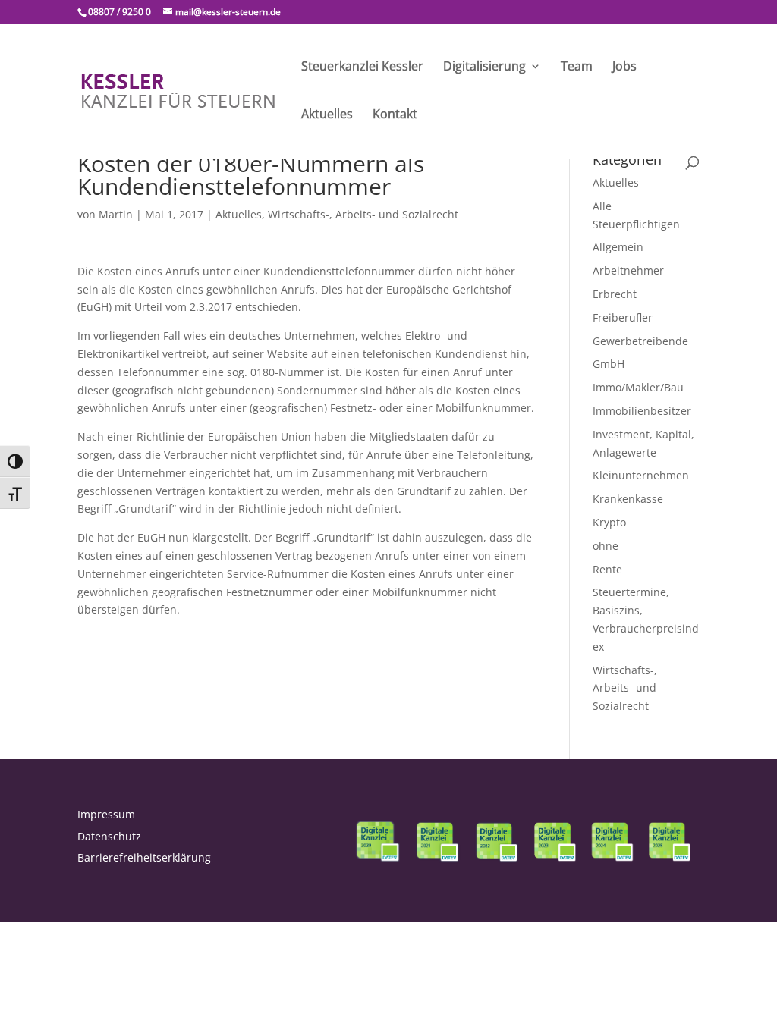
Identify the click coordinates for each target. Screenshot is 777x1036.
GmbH (608, 363)
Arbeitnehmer (628, 270)
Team (577, 67)
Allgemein (618, 247)
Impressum (106, 814)
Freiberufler (623, 317)
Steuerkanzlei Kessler (362, 67)
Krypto (609, 522)
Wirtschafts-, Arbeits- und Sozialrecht (363, 214)
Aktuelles (327, 115)
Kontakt (395, 115)
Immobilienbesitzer (642, 410)
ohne (605, 545)
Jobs (624, 67)
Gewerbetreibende (640, 341)
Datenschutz (109, 836)
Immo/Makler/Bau (638, 387)
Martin (116, 214)
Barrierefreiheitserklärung (144, 857)
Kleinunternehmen (641, 475)
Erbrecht (615, 294)
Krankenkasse (628, 498)
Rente (607, 569)
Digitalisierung (484, 67)
